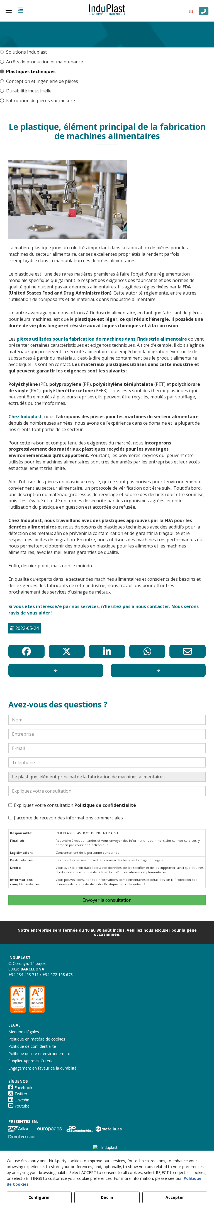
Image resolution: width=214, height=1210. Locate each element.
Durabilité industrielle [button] (29, 91)
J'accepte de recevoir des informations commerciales (68, 818)
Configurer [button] (39, 1197)
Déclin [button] (107, 1197)
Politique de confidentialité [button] (32, 1046)
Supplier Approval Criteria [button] (31, 1060)
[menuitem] (192, 11)
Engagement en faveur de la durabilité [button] (42, 1068)
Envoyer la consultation (107, 900)
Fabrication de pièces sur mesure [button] (40, 100)
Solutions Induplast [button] (26, 52)
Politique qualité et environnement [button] (39, 1053)
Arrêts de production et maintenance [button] (44, 62)
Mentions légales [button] (23, 1031)
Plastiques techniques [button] (30, 71)
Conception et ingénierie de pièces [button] (42, 81)
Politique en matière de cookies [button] (36, 1039)
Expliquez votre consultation (75, 805)
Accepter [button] (175, 1197)
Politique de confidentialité (105, 805)
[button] (107, 9)
